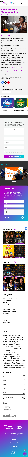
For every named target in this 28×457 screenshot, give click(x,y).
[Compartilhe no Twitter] (5, 82)
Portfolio (5, 320)
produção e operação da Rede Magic (14, 71)
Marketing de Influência (9, 311)
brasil (15, 339)
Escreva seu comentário (11, 129)
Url (6, 147)
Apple (9, 339)
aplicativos (11, 337)
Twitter (5, 367)
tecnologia (7, 365)
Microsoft (12, 356)
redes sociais (20, 360)
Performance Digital (8, 318)
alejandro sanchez (7, 335)
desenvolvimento (8, 344)
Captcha (6, 208)
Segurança (6, 362)
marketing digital (12, 354)
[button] (14, 181)
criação (14, 343)
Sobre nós (14, 441)
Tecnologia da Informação (18, 365)
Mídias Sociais (7, 315)
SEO (4, 324)
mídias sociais (8, 358)
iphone (14, 351)
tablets (23, 363)
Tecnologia (6, 327)
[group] (14, 173)
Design (17, 344)
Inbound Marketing (8, 304)
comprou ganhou (19, 89)
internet (6, 351)
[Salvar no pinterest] (8, 82)
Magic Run (12, 353)
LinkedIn (19, 351)
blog (12, 339)
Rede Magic (6, 322)
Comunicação (7, 300)
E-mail (7, 142)
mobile (17, 356)
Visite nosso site (14, 442)
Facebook (16, 346)
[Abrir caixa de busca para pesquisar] (22, 3)
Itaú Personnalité (6, 91)
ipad (11, 351)
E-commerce (7, 347)
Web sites (15, 367)
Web (10, 367)
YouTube (22, 367)
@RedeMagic (16, 229)
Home (14, 439)
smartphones (16, 364)
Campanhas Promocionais (7, 14)
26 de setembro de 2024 (6, 109)
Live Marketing (7, 307)
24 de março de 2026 (19, 109)
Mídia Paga (6, 313)
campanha (14, 40)
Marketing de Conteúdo (9, 309)
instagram (21, 349)
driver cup (21, 344)
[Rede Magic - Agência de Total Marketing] (14, 429)
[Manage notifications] (25, 450)
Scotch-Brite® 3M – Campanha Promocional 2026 (19, 111)
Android (14, 335)
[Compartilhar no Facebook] (2, 82)
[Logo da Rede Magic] (8, 3)
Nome (6, 138)
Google (15, 349)
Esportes (5, 302)
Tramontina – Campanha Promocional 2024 (6, 111)
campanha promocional (7, 89)
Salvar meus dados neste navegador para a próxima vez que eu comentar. (14, 151)
